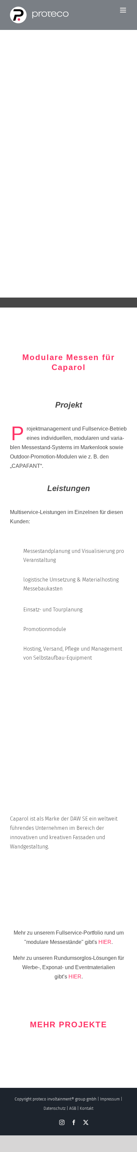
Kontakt (86, 1108)
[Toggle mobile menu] (123, 10)
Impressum (110, 1099)
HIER (104, 942)
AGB (72, 1108)
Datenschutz (55, 1108)
